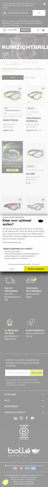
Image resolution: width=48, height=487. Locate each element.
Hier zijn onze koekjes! (12, 251)
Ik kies (11, 269)
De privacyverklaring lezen (12, 242)
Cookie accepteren (36, 269)
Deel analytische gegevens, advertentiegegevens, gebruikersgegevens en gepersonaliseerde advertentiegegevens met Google (22, 256)
